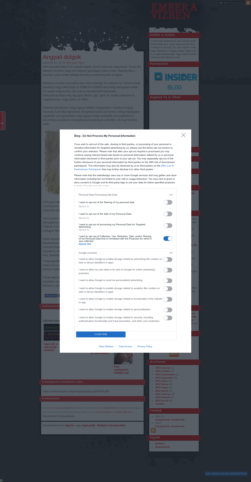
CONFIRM (101, 334)
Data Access (125, 346)
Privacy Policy (144, 346)
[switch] (167, 202)
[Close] (184, 136)
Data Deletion (106, 346)
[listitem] (125, 195)
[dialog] (125, 241)
